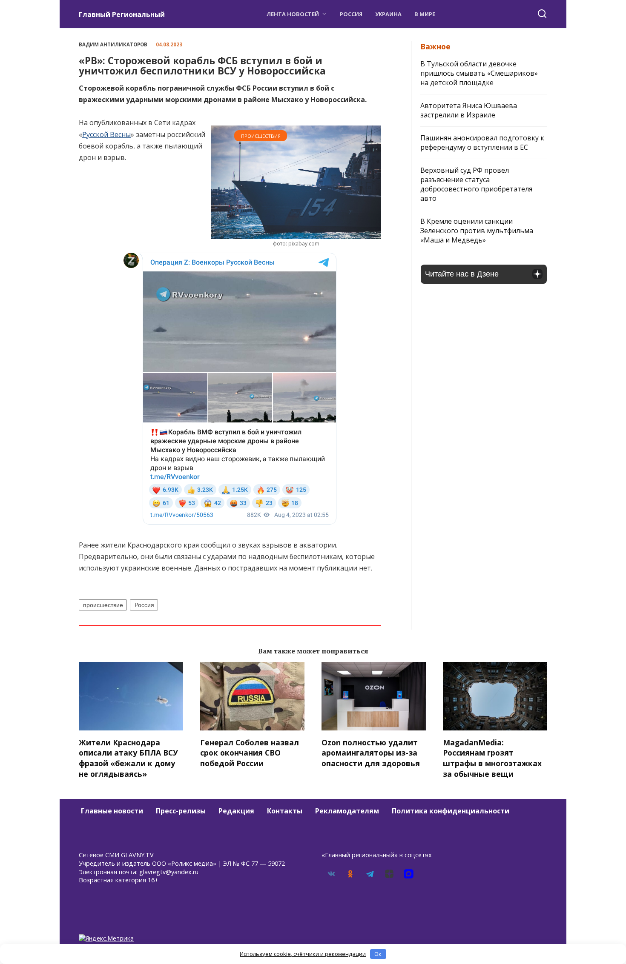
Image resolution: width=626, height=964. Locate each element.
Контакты (284, 811)
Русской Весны (106, 134)
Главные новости (112, 811)
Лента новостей (293, 14)
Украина (388, 14)
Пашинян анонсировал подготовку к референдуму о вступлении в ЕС (482, 142)
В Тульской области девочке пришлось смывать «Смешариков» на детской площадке (479, 73)
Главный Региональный (122, 14)
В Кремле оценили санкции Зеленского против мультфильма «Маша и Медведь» (476, 231)
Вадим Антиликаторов (113, 44)
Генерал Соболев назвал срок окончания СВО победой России (249, 752)
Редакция (236, 811)
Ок (378, 954)
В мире (424, 14)
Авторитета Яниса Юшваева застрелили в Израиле (468, 110)
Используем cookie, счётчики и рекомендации (303, 954)
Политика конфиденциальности (450, 811)
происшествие (103, 605)
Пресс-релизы (181, 811)
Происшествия (261, 136)
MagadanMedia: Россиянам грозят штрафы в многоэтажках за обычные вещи (492, 758)
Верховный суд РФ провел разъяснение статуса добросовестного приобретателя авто (476, 184)
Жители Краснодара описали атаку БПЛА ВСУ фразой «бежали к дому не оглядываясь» (128, 758)
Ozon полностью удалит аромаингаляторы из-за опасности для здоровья (371, 752)
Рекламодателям (347, 811)
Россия (351, 14)
